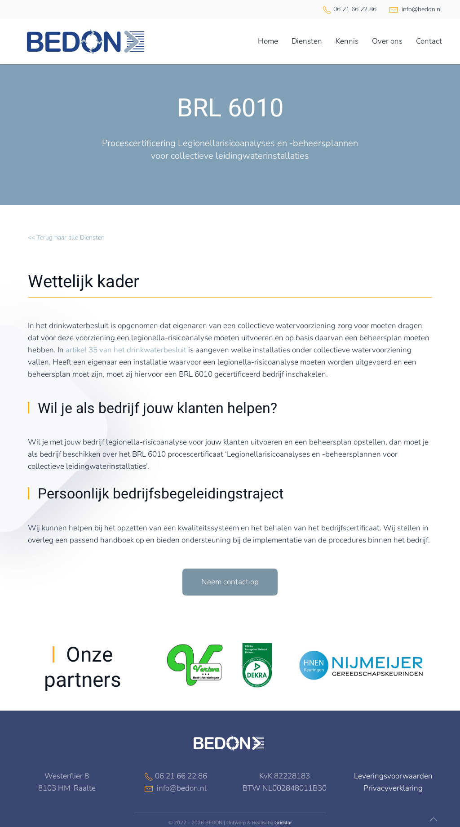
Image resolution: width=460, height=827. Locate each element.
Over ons (387, 41)
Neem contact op (230, 582)
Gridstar (283, 822)
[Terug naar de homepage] (85, 41)
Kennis (347, 41)
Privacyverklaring (393, 788)
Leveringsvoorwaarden (393, 776)
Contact (429, 41)
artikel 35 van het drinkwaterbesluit (126, 350)
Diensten (307, 41)
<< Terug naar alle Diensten (66, 237)
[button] (433, 819)
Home (268, 41)
